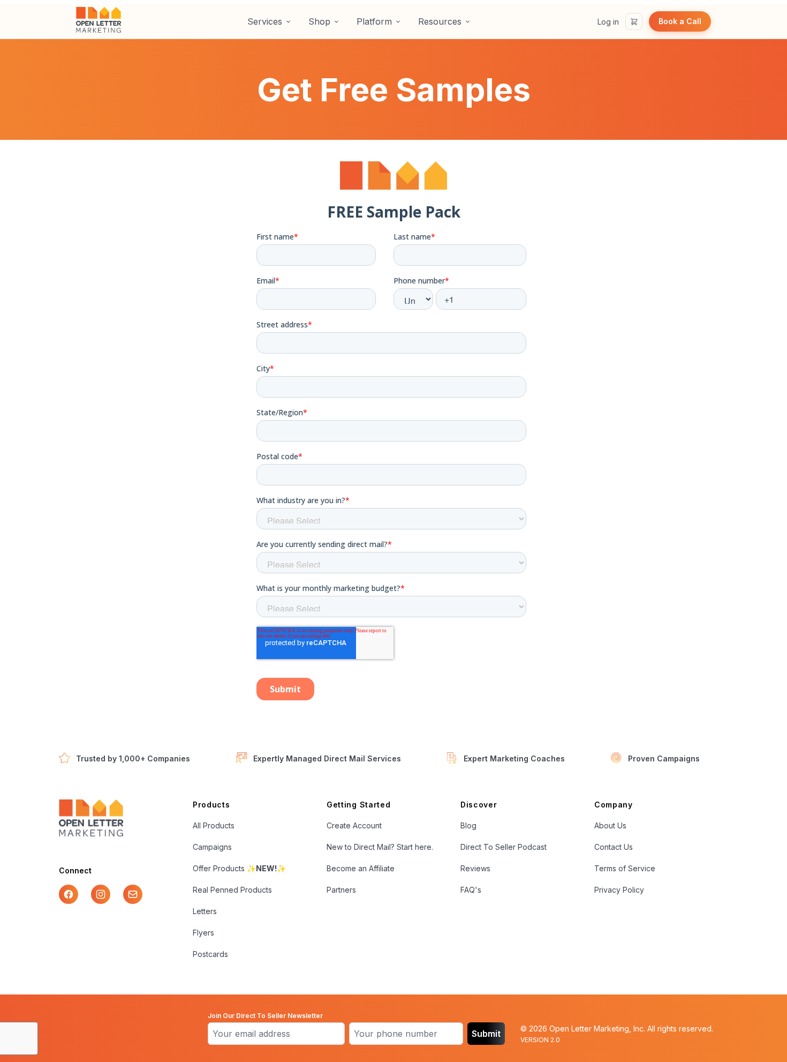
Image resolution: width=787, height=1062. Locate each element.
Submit (486, 1033)
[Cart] (633, 21)
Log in (608, 21)
